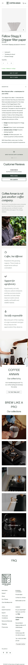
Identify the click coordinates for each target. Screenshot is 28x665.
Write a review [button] (14, 176)
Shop (3, 596)
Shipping (4, 624)
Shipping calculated (14, 44)
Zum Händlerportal (7, 602)
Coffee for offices (21, 597)
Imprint (4, 613)
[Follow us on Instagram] (7, 652)
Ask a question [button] (14, 179)
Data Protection (6, 609)
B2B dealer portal (20, 600)
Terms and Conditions (5, 617)
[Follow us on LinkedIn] (10, 652)
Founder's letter (20, 644)
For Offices (5, 599)
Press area (5, 627)
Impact (4, 593)
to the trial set (14, 392)
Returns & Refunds (7, 621)
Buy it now (14, 77)
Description (5, 86)
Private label (19, 594)
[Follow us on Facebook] (3, 652)
